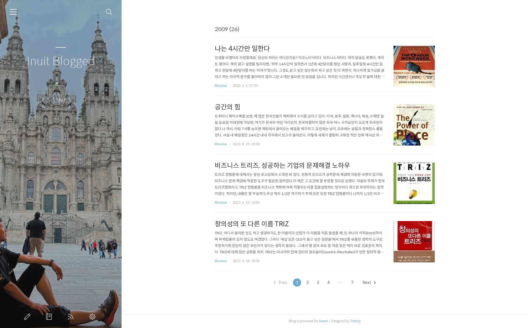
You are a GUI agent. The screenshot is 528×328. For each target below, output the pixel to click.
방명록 (50, 316)
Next (367, 282)
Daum (323, 321)
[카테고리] (13, 11)
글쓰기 (28, 316)
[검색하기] (109, 12)
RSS (71, 316)
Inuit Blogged (60, 61)
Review (221, 85)
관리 (93, 316)
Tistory (355, 321)
